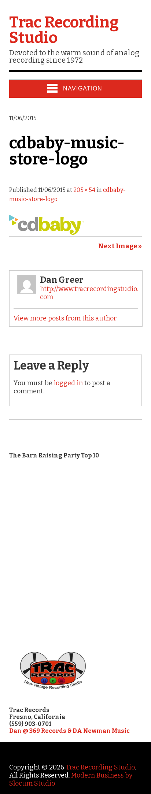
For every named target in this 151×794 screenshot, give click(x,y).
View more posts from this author (65, 318)
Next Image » (120, 246)
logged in (68, 383)
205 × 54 (84, 189)
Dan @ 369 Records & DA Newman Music (69, 730)
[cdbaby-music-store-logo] (46, 232)
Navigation (82, 88)
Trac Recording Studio (64, 30)
